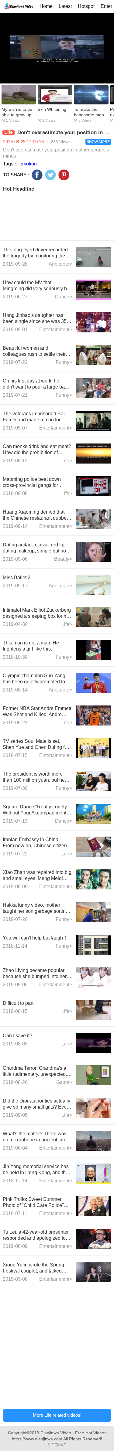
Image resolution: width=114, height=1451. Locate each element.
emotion (28, 163)
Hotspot (86, 6)
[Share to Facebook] (37, 175)
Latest (65, 6)
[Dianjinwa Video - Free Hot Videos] (18, 6)
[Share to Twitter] (50, 175)
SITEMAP (57, 1445)
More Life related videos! (57, 1415)
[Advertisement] (57, 215)
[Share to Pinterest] (64, 175)
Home (46, 6)
